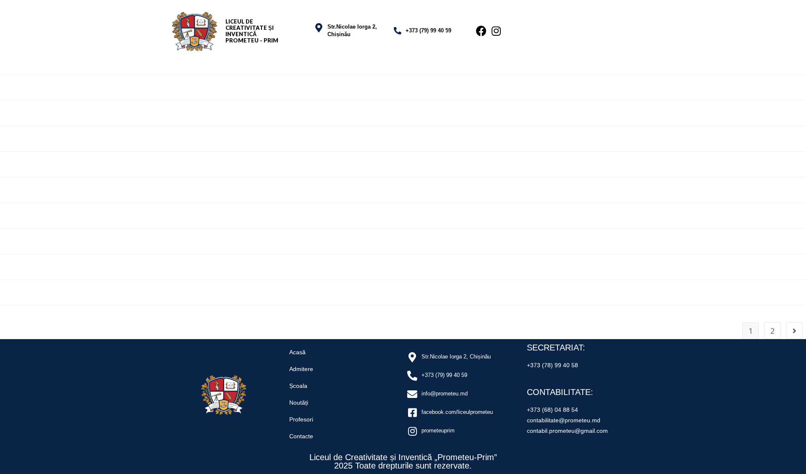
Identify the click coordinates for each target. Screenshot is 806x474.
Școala (298, 385)
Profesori (301, 419)
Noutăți (298, 402)
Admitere (301, 369)
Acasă (297, 352)
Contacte (301, 436)
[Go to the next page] (794, 330)
